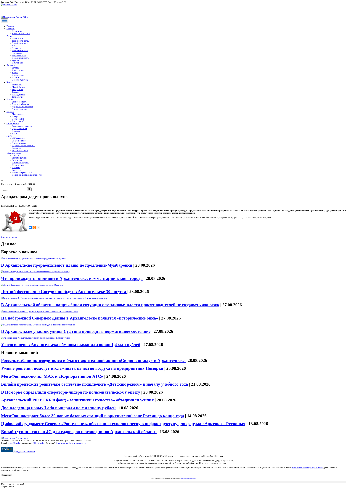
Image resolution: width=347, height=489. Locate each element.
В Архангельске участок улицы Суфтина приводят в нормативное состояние (75, 331)
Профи (15, 116)
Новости (11, 28)
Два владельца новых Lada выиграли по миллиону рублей (58, 407)
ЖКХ (14, 46)
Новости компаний (21, 33)
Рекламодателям (19, 158)
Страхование (18, 75)
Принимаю (6, 475)
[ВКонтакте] (30, 227)
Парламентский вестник (23, 145)
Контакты (16, 170)
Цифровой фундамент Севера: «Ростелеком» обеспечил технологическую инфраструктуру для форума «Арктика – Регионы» (123, 423)
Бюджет (15, 67)
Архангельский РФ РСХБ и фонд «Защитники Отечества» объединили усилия (77, 399)
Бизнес (10, 82)
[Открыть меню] (4, 20)
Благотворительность (22, 126)
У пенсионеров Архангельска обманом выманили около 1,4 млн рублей (70, 344)
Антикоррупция (19, 109)
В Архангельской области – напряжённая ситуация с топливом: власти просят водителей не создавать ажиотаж (110, 304)
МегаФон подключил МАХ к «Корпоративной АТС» (52, 376)
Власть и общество (20, 104)
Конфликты (17, 89)
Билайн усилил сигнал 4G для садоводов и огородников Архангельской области (79, 431)
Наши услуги (18, 165)
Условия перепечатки (22, 172)
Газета (9, 136)
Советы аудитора (20, 80)
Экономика (17, 53)
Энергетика (17, 38)
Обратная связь (14, 153)
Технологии (17, 97)
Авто (14, 133)
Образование (18, 119)
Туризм (15, 60)
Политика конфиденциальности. (71, 443)
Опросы (15, 155)
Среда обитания (19, 128)
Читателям (17, 160)
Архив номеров (19, 143)
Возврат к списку (9, 237)
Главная (10, 26)
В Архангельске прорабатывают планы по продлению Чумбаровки (66, 265)
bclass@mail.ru (14, 443)
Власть (10, 99)
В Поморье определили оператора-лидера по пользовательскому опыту (70, 392)
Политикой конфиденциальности (307, 468)
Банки (15, 72)
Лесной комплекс (20, 50)
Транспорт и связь (20, 41)
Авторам (16, 167)
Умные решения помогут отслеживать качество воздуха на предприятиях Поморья (82, 368)
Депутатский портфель (22, 106)
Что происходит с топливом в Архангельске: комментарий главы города (72, 278)
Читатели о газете (20, 150)
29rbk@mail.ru (39, 443)
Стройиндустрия (20, 43)
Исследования (18, 94)
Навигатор (17, 31)
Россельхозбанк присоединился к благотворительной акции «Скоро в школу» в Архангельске (93, 360)
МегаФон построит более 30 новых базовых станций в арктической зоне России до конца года (92, 415)
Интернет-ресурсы (20, 163)
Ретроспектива (19, 55)
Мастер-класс (18, 114)
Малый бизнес (18, 87)
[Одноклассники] (34, 227)
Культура (16, 131)
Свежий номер (19, 141)
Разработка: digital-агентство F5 (188, 478)
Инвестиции (18, 70)
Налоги (15, 77)
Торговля (16, 92)
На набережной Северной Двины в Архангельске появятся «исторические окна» (79, 318)
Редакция (16, 148)
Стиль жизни (13, 124)
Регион (10, 36)
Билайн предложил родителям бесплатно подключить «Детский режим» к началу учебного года (94, 384)
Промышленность (20, 58)
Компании (17, 85)
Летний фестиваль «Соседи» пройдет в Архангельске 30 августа (64, 291)
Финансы (11, 65)
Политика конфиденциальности (27, 175)
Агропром (16, 48)
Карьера (10, 111)
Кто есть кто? (18, 121)
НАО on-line (17, 63)
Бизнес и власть (19, 102)
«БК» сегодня (18, 138)
